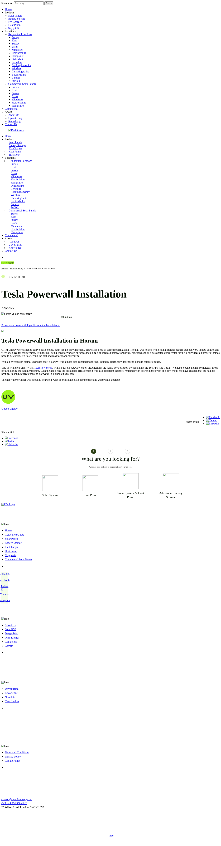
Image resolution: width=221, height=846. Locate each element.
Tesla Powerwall (43, 367)
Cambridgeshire (20, 71)
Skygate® (13, 28)
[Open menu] (6, 257)
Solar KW (10, 629)
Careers (9, 645)
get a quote (67, 316)
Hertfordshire (19, 52)
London (16, 77)
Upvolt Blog (15, 118)
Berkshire (17, 62)
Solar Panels (15, 15)
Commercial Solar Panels (22, 83)
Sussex (15, 43)
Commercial (11, 108)
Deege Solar (11, 633)
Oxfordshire (18, 59)
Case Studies (12, 701)
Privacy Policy (13, 756)
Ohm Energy (12, 637)
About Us (13, 114)
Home (8, 9)
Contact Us (11, 124)
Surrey (15, 37)
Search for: (7, 3)
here (111, 835)
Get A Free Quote (14, 534)
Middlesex (17, 49)
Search (49, 3)
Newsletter (11, 697)
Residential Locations (20, 34)
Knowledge (14, 121)
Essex (15, 46)
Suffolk (16, 80)
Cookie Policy (12, 760)
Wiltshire (16, 68)
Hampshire (18, 56)
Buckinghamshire (21, 65)
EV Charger (15, 21)
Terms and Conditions (17, 752)
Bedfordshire (19, 74)
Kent (14, 40)
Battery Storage (16, 18)
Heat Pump (14, 24)
